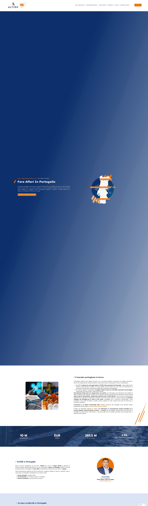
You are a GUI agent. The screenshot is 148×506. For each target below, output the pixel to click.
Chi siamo (116, 5)
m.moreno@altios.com (105, 480)
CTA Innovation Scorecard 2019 (97, 406)
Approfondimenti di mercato (91, 5)
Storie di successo (102, 5)
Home (76, 5)
